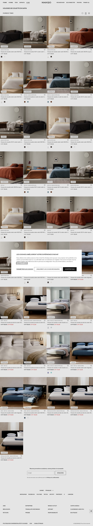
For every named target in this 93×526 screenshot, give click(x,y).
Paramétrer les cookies (24, 269)
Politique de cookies (21, 263)
